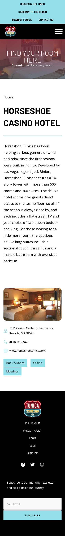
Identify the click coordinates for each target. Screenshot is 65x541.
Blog (32, 445)
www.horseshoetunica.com (27, 351)
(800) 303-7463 (18, 342)
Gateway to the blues (32, 11)
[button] (58, 31)
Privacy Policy (32, 430)
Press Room (32, 423)
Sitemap (32, 453)
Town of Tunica (22, 19)
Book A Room (15, 363)
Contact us (46, 19)
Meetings (12, 371)
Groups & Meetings (32, 3)
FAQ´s (32, 438)
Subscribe (32, 515)
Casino (37, 363)
